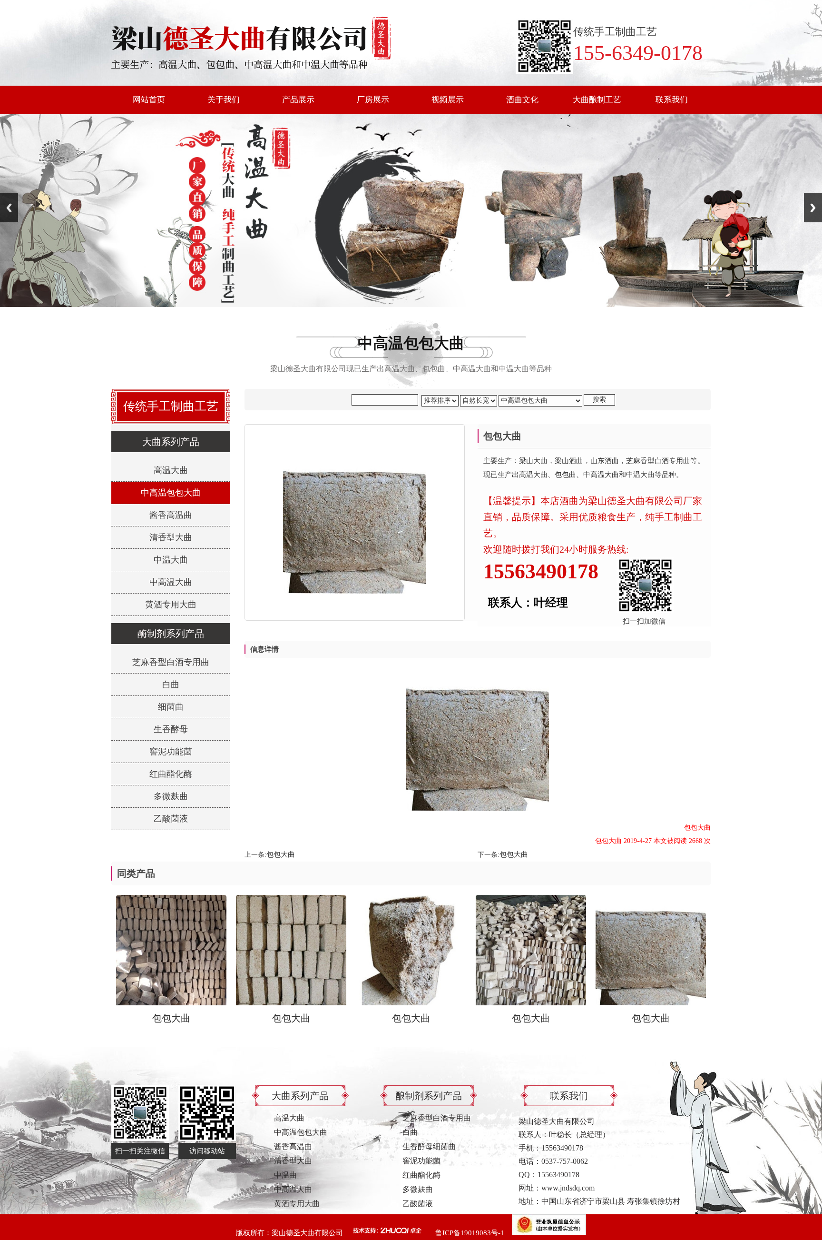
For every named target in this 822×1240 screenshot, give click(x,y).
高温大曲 (171, 470)
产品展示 (298, 99)
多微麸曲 (171, 796)
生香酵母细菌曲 (429, 1146)
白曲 (170, 684)
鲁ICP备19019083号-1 (469, 1233)
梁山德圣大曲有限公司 (307, 1233)
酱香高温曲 (170, 515)
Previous (9, 207)
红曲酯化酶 (170, 774)
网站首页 (149, 99)
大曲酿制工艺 (597, 99)
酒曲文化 (522, 99)
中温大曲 (171, 560)
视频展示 (447, 99)
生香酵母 (171, 729)
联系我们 (672, 99)
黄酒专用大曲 (170, 604)
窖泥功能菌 (170, 751)
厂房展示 (373, 99)
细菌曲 (171, 707)
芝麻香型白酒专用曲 (170, 662)
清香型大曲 (170, 537)
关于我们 (223, 99)
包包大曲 (280, 854)
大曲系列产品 (170, 441)
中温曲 (285, 1175)
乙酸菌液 (171, 818)
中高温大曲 (170, 582)
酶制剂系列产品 (170, 633)
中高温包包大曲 (171, 492)
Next (813, 207)
